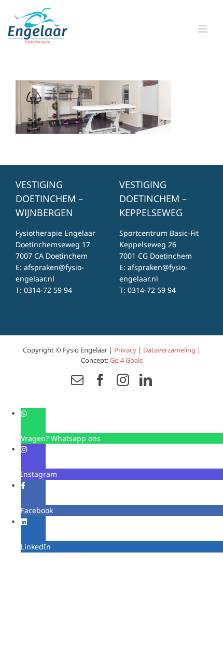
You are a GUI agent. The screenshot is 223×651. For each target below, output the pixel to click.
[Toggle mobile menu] (203, 28)
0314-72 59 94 (48, 290)
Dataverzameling (169, 350)
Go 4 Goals (126, 360)
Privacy (125, 350)
